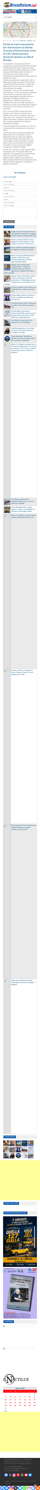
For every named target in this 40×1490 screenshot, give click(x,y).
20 (20, 1403)
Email (5, 193)
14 (25, 1400)
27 (20, 1405)
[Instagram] (14, 1475)
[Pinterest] (18, 1475)
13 (20, 1400)
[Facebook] (6, 1475)
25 (10, 1405)
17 (5, 1403)
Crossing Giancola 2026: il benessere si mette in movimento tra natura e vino (23, 305)
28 (25, 1405)
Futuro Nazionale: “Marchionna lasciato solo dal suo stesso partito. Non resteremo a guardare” (23, 338)
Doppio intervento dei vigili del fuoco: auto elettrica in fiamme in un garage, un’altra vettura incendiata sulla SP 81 (23, 234)
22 (30, 1403)
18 (10, 1403)
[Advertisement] (20, 1180)
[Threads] (22, 1475)
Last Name (6, 187)
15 (30, 1400)
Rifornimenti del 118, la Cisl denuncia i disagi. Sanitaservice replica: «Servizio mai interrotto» (23, 827)
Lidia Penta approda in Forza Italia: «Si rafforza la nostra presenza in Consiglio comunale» (22, 330)
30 (34, 1405)
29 (30, 1405)
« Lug (5, 1411)
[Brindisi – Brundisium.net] (20, 5)
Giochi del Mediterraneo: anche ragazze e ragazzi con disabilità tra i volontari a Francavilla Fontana (23, 509)
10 (5, 1400)
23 (34, 1403)
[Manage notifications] (35, 1485)
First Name (6, 181)
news (30, 40)
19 (15, 1403)
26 (15, 1405)
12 (15, 1400)
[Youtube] (26, 1475)
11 (10, 1400)
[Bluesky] (30, 1475)
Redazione (23, 40)
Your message (7, 205)
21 (25, 1403)
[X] (10, 1475)
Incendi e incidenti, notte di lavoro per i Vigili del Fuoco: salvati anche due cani (23, 289)
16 (34, 1400)
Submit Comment (9, 221)
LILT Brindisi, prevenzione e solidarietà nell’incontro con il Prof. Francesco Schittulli (22, 501)
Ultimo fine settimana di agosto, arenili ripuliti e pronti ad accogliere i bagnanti (23, 982)
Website (5, 199)
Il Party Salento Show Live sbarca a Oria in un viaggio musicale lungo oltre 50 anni (23, 297)
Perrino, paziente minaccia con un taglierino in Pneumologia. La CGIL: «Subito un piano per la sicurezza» (22, 242)
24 (5, 1405)
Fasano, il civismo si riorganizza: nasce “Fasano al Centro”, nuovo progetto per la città (22, 672)
